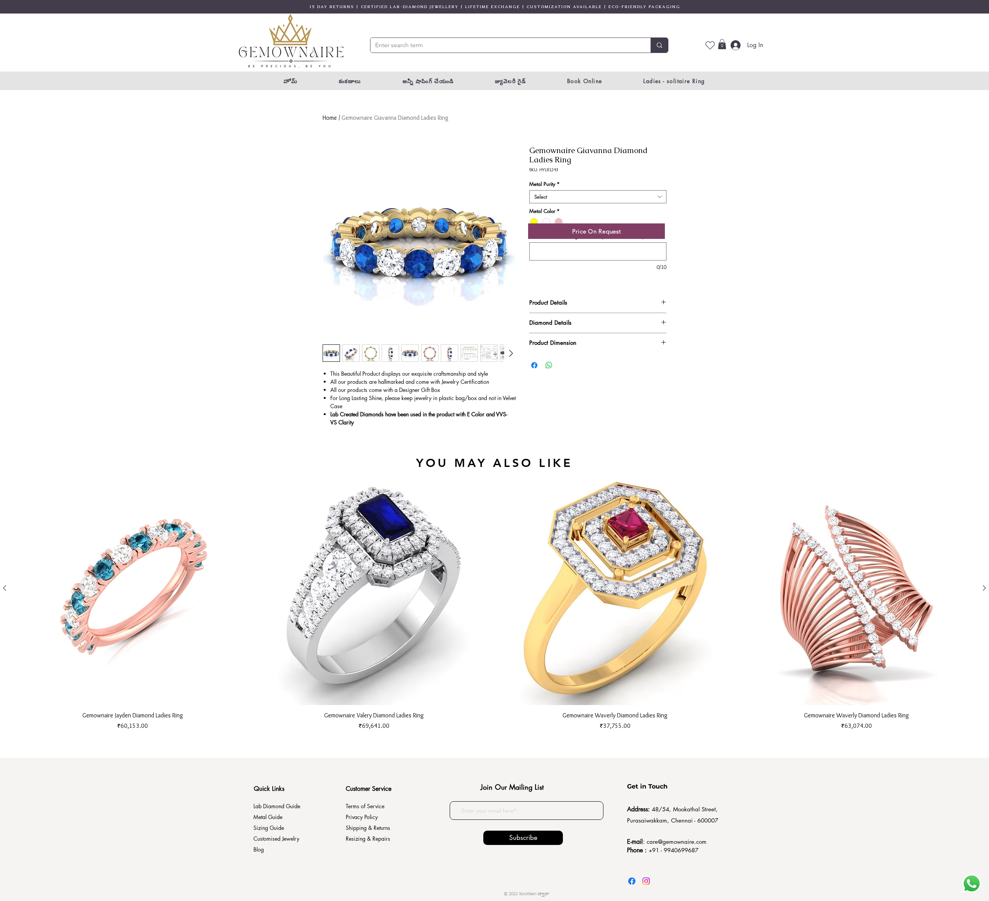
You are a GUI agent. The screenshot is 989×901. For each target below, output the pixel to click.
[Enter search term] (659, 45)
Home (330, 117)
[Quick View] (133, 588)
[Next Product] (984, 588)
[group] (494, 601)
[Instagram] (646, 881)
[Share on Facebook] (534, 365)
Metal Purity (544, 184)
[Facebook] (632, 881)
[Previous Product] (4, 588)
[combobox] (597, 196)
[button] (722, 44)
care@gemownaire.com (677, 841)
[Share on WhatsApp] (549, 365)
